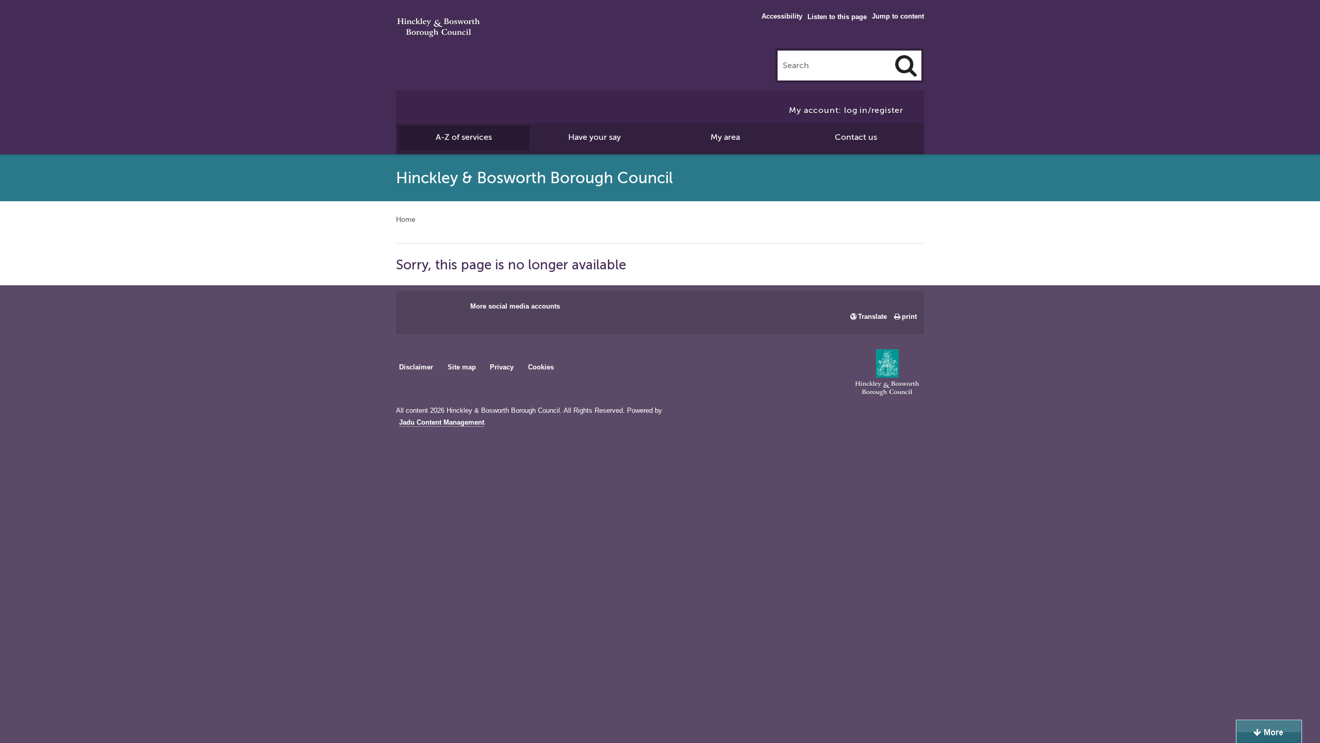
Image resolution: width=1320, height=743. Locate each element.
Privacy (502, 367)
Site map (462, 367)
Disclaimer (416, 367)
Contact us (856, 137)
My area (725, 137)
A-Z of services (464, 137)
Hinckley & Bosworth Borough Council (438, 28)
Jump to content (898, 16)
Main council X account (446, 309)
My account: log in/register (846, 110)
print (909, 316)
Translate (872, 316)
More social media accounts (515, 306)
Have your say (594, 137)
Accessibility (782, 16)
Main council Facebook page (414, 309)
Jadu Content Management (441, 422)
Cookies (541, 367)
